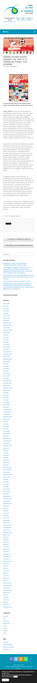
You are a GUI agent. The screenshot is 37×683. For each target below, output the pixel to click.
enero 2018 (6, 551)
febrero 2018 (6, 549)
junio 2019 (5, 511)
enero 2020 (6, 494)
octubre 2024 (6, 356)
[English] (30, 18)
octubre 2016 (6, 588)
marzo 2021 (6, 460)
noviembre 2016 (7, 585)
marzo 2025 (6, 344)
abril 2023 (5, 400)
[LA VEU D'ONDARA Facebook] (11, 659)
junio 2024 (5, 366)
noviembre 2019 (7, 498)
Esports (18, 216)
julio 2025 (5, 335)
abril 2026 (5, 313)
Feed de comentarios (8, 647)
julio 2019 (5, 508)
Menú (6, 32)
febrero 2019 (6, 520)
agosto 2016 (6, 592)
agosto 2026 (6, 303)
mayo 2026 (6, 311)
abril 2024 (5, 371)
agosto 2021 (6, 448)
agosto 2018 (6, 535)
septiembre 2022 (7, 417)
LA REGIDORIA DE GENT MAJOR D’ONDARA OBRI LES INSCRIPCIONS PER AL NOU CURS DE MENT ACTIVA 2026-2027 (18, 277)
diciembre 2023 (7, 380)
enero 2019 (6, 523)
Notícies (5, 630)
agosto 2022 (6, 419)
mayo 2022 (6, 426)
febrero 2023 (6, 405)
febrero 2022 (6, 433)
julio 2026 (5, 306)
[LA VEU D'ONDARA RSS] (21, 659)
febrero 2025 (6, 347)
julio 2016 (5, 595)
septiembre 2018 (7, 532)
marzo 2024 (6, 373)
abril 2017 (5, 573)
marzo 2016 (6, 604)
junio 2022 (5, 424)
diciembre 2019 (7, 496)
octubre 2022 (6, 414)
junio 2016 (5, 597)
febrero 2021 (6, 462)
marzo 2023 (6, 402)
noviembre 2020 (7, 470)
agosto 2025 (6, 332)
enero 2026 (6, 320)
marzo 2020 (6, 489)
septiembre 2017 (7, 561)
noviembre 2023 (7, 383)
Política (5, 633)
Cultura (5, 626)
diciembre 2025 (7, 323)
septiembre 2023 (7, 388)
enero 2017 (6, 580)
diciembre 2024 (7, 352)
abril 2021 (5, 458)
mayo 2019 (6, 513)
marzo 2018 (6, 547)
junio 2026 (5, 308)
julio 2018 (5, 537)
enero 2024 (6, 378)
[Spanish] (25, 18)
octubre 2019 (6, 501)
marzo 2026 (6, 315)
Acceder (5, 642)
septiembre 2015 (7, 607)
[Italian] (30, 20)
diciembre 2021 (7, 438)
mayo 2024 (6, 368)
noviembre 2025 (7, 325)
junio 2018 (5, 539)
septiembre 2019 (7, 503)
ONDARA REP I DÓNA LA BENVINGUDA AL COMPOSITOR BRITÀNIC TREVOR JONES (15, 264)
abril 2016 (5, 602)
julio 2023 (5, 392)
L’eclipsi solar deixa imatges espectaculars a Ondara (16, 281)
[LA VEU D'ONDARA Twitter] (16, 659)
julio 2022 (5, 421)
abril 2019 (5, 515)
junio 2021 (5, 453)
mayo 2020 (6, 484)
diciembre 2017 (7, 554)
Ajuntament (6, 621)
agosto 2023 (6, 390)
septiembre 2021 (7, 445)
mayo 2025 (6, 340)
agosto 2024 (6, 361)
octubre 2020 (6, 472)
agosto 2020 (6, 477)
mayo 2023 (6, 397)
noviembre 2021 (7, 441)
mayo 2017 (6, 571)
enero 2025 (6, 349)
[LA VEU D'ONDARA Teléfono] (26, 659)
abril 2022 (5, 429)
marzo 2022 (6, 431)
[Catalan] (19, 18)
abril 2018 (5, 544)
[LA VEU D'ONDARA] (18, 9)
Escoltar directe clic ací (9, 21)
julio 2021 (5, 450)
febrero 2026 (6, 318)
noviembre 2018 (7, 527)
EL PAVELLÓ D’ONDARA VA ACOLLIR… (18, 239)
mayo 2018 (6, 542)
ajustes (15, 676)
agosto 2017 (6, 564)
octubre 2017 (6, 559)
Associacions (6, 623)
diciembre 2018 (7, 525)
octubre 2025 (6, 328)
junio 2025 (5, 337)
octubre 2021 (6, 443)
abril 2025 (5, 342)
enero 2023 (6, 407)
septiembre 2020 (7, 474)
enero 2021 (6, 465)
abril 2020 (5, 486)
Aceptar (5, 680)
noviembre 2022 (7, 412)
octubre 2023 (6, 385)
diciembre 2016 (7, 583)
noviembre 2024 (7, 354)
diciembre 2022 (7, 409)
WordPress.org (7, 649)
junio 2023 (5, 395)
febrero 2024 (6, 376)
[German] (25, 20)
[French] (19, 20)
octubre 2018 (6, 530)
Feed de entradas (7, 644)
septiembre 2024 (7, 359)
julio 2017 (5, 566)
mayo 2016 (6, 600)
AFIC (4, 618)
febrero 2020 (6, 491)
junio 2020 (5, 482)
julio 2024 (5, 364)
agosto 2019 (6, 506)
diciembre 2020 (7, 467)
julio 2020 (5, 479)
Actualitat (12, 216)
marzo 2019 (6, 518)
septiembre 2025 (7, 330)
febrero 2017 (6, 578)
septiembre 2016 (7, 590)
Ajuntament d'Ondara (21, 666)
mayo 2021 (6, 455)
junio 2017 (5, 568)
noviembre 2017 (7, 556)
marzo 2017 (6, 575)
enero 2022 (6, 436)
